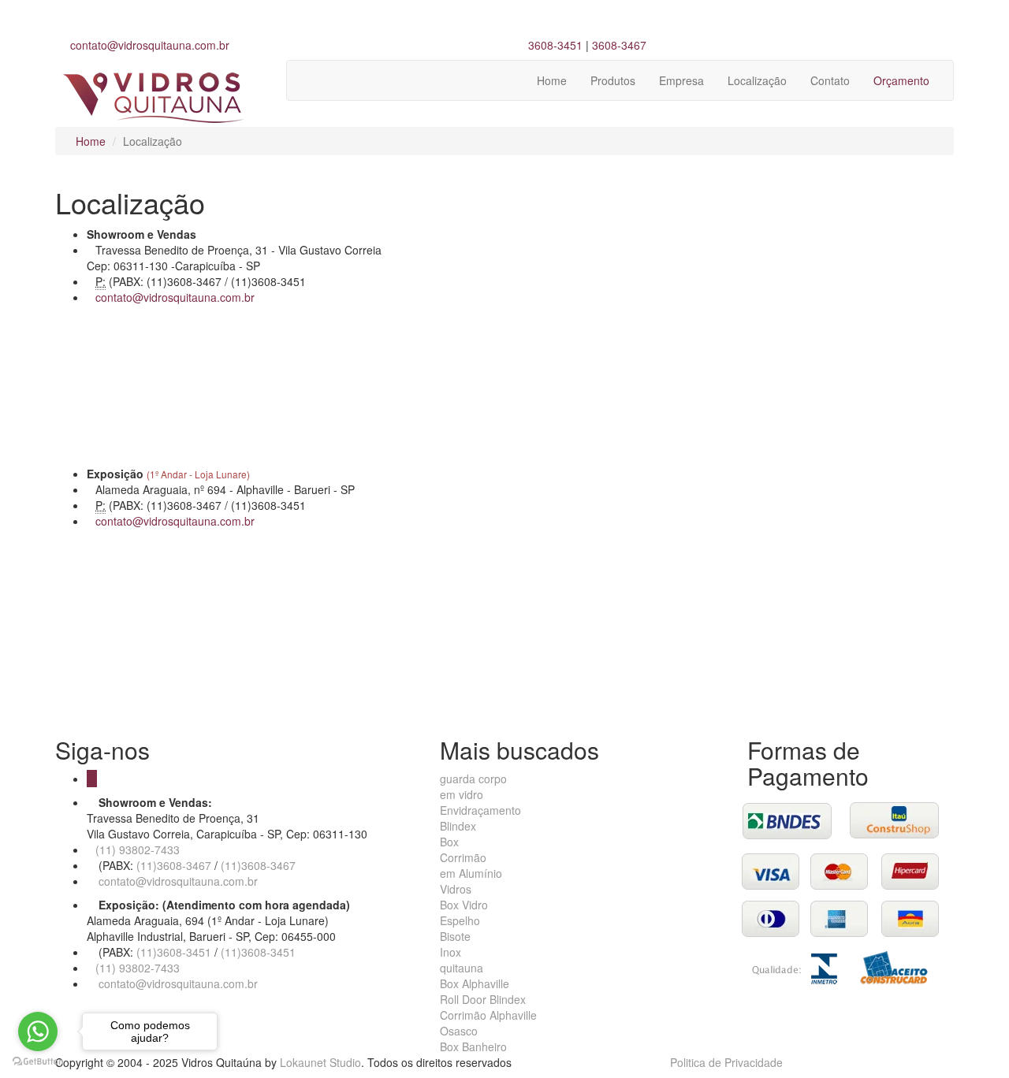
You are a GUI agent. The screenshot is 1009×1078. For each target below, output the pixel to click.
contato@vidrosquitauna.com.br (149, 45)
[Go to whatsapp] (38, 1031)
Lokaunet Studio (320, 1062)
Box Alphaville (474, 983)
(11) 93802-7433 (137, 849)
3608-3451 (555, 45)
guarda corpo (473, 778)
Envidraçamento (480, 810)
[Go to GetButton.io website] (38, 1062)
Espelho (460, 920)
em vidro (461, 794)
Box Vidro (464, 905)
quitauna (461, 968)
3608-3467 (619, 45)
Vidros (455, 889)
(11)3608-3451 (172, 952)
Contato (830, 80)
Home (552, 80)
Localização (757, 80)
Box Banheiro (473, 1046)
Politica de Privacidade (726, 1062)
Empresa (681, 80)
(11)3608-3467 (172, 865)
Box (449, 841)
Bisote (455, 936)
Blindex (458, 826)
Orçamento (901, 80)
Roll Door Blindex (483, 999)
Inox (450, 952)
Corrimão (463, 857)
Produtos (612, 80)
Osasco (459, 1031)
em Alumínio (471, 873)
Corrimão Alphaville (488, 1015)
